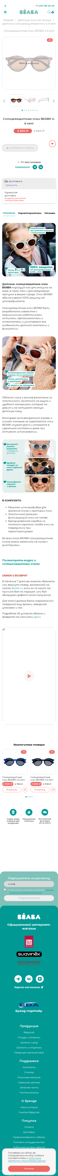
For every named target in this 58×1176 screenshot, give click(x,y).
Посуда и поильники (29, 1037)
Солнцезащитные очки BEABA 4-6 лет (13, 778)
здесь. (37, 616)
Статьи (29, 1072)
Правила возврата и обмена (29, 1137)
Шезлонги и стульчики (29, 1047)
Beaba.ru (17, 588)
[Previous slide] (4, 100)
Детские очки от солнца (34, 20)
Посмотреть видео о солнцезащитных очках (21, 562)
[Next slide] (55, 43)
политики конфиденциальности (25, 892)
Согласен (29, 1169)
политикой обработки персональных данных (27, 1159)
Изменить (11, 185)
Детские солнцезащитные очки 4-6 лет (29, 23)
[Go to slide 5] (30, 110)
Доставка (29, 1132)
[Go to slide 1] (22, 110)
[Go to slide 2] (24, 110)
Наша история (29, 1107)
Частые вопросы (29, 1092)
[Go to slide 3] (26, 110)
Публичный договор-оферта (29, 1147)
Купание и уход (29, 1042)
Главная (8, 20)
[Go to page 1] (26, 796)
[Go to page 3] (29, 796)
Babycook (29, 1032)
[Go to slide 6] (32, 110)
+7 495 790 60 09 (44, 5)
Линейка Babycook (29, 1112)
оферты (49, 890)
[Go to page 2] (27, 796)
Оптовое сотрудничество (29, 1142)
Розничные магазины (29, 1077)
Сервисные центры (29, 1082)
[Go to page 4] (30, 796)
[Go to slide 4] (28, 110)
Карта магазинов (27, 987)
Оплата (29, 1127)
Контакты (29, 1067)
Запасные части (29, 1087)
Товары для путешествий (29, 1052)
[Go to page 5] (32, 796)
